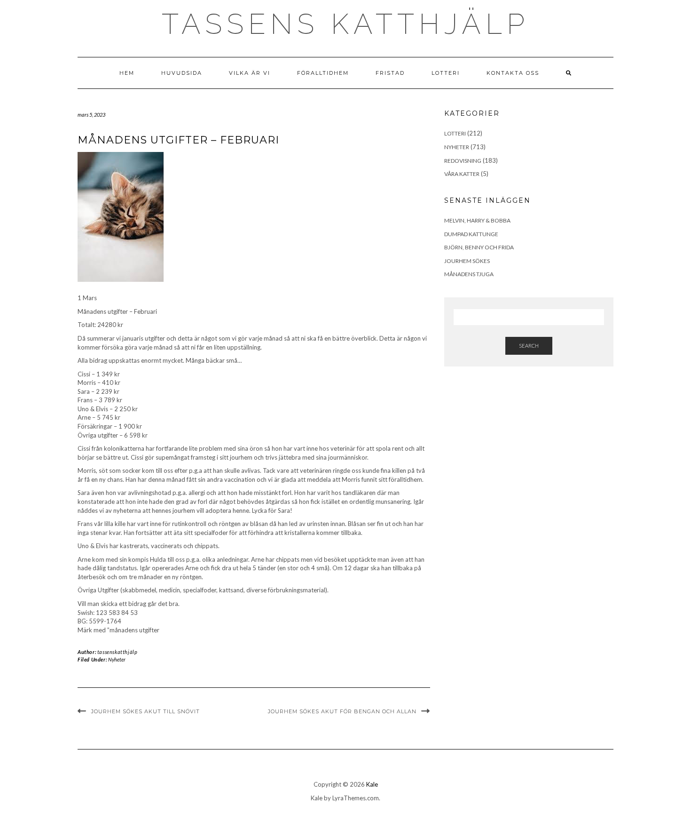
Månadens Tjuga (469, 274)
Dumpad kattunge (471, 234)
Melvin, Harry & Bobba (477, 220)
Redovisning (462, 160)
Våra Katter (461, 173)
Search (529, 346)
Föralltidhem (323, 73)
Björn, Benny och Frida (479, 247)
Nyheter (117, 659)
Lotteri (446, 73)
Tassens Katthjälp (345, 24)
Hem (126, 73)
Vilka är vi (249, 73)
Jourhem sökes (467, 260)
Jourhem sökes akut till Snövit (145, 711)
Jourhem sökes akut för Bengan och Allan (342, 711)
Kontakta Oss (513, 73)
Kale (372, 784)
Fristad (390, 73)
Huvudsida (181, 73)
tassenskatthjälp (117, 652)
